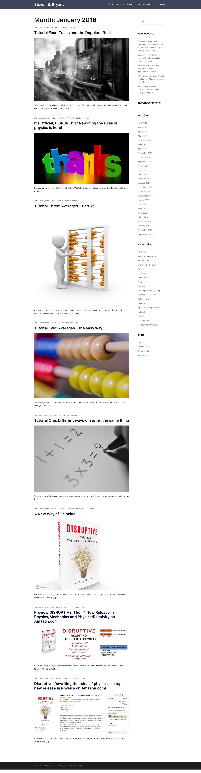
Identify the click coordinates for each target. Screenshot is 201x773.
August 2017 (143, 166)
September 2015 (145, 234)
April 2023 (142, 123)
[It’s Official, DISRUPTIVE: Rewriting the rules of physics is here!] (81, 158)
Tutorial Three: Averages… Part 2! (64, 206)
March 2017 (143, 174)
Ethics (140, 269)
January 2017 (144, 183)
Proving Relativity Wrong (149, 290)
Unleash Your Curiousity (148, 325)
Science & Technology (147, 295)
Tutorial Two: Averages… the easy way (68, 328)
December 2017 (145, 153)
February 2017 (144, 178)
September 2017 (145, 161)
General (85, 118)
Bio (155, 4)
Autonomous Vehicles (147, 260)
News (92, 509)
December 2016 (145, 187)
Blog (138, 4)
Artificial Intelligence (147, 256)
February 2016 (144, 221)
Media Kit (146, 4)
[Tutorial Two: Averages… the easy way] (81, 365)
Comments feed (145, 351)
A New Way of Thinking (55, 514)
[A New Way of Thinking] (81, 554)
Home (111, 4)
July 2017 (142, 170)
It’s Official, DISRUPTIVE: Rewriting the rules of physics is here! (75, 125)
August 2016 (143, 200)
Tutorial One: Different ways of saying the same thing (81, 420)
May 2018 (142, 144)
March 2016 (143, 217)
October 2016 (144, 191)
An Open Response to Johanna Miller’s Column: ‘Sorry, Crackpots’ (149, 89)
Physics (65, 27)
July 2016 (142, 204)
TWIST (141, 316)
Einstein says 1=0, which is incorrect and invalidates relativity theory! (149, 58)
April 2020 (142, 131)
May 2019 (142, 136)
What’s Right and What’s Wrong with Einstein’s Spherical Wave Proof (148, 68)
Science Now (144, 299)
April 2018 (142, 149)
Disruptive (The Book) (125, 4)
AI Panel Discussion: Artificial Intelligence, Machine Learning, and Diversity (151, 79)
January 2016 (144, 226)
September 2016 (145, 196)
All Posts (56, 27)
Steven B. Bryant (49, 4)
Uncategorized (144, 320)
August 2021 (143, 127)
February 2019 (144, 140)
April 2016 (142, 213)
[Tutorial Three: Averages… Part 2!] (81, 258)
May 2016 (142, 209)
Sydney (79, 765)
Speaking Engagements (148, 307)
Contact (162, 4)
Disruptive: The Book (71, 118)
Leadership (143, 278)
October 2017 (144, 157)
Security (141, 303)
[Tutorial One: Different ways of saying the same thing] (81, 458)
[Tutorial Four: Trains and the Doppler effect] (81, 69)
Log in (141, 342)
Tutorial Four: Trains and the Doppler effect (72, 32)
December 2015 (145, 230)
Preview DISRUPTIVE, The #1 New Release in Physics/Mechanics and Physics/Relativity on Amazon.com (74, 617)
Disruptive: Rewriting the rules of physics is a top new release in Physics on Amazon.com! (78, 685)
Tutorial (74, 27)
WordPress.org (144, 355)
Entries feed (143, 347)
